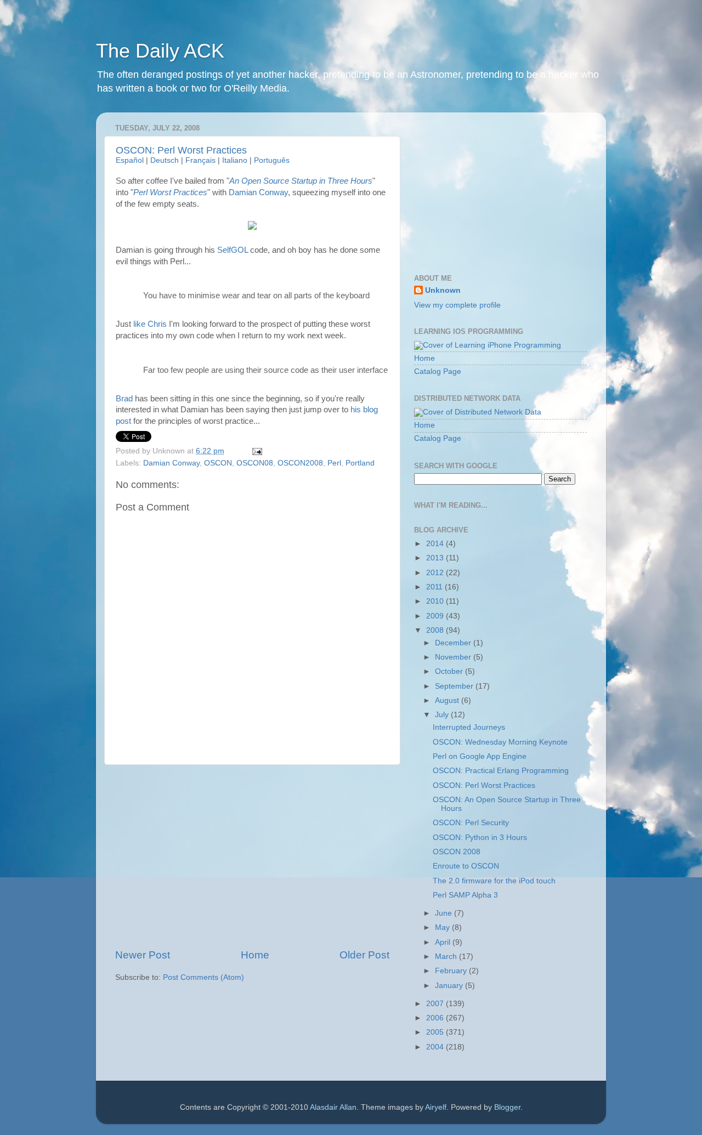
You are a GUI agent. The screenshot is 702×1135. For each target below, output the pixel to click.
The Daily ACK (160, 50)
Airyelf (435, 1107)
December (454, 643)
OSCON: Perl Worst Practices (181, 150)
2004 (436, 1047)
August (448, 700)
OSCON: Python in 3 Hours (480, 837)
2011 (435, 587)
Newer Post (142, 955)
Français (200, 160)
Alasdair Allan (333, 1107)
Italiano (234, 160)
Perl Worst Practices (170, 192)
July (443, 715)
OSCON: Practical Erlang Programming (501, 771)
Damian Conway (258, 192)
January (450, 985)
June (444, 913)
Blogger (507, 1107)
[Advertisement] (252, 856)
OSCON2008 (300, 463)
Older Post (364, 955)
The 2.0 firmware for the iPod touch (494, 881)
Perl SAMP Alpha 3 (465, 895)
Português (272, 160)
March (447, 956)
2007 (436, 1004)
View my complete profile (457, 305)
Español (130, 160)
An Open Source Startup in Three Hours (300, 181)
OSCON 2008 (456, 852)
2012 (436, 573)
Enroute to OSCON (466, 866)
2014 (436, 544)
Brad (124, 398)
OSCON (218, 463)
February (452, 971)
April (443, 942)
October (450, 671)
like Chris (150, 324)
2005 (436, 1032)
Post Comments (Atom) (203, 977)
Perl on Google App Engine (479, 756)
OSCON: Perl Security (471, 823)
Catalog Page (437, 371)
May (443, 927)
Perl (334, 463)
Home (255, 955)
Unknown (443, 290)
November (454, 657)
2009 (436, 616)
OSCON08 (254, 463)
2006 (436, 1018)
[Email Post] (256, 451)
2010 (436, 601)
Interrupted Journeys (469, 727)
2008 (436, 630)
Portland (360, 463)
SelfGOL (232, 250)
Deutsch (164, 160)
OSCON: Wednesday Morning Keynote (500, 742)
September (455, 686)
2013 (436, 558)
